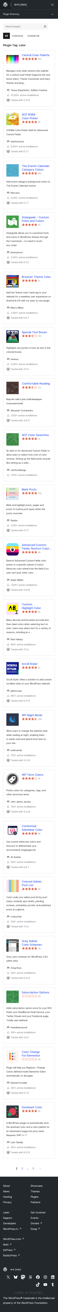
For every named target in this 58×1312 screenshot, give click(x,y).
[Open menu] (53, 4)
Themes (35, 1191)
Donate (36, 1223)
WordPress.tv (12, 1228)
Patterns (35, 1202)
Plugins (35, 1196)
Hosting (7, 1196)
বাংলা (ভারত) (15, 1269)
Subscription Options (35, 992)
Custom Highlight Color (31, 606)
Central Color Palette (35, 55)
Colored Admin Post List (31, 883)
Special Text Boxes (34, 332)
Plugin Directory (11, 14)
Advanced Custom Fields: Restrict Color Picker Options (35, 546)
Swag (35, 1228)
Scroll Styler (30, 663)
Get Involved (38, 1212)
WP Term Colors (32, 774)
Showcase (37, 1185)
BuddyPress (11, 1255)
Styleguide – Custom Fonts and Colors (35, 219)
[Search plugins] (45, 26)
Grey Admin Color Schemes (32, 942)
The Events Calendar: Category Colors (36, 167)
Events (35, 1217)
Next (40, 1168)
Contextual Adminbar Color (32, 827)
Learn (6, 1212)
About (6, 1185)
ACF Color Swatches (35, 435)
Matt (7, 1244)
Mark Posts (29, 489)
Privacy (7, 1202)
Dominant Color (32, 1107)
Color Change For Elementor (31, 1053)
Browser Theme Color (36, 276)
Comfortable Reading (36, 383)
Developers (9, 1223)
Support (7, 1217)
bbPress (9, 1250)
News (6, 1191)
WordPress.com (13, 1239)
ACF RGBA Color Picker (30, 116)
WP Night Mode (32, 715)
